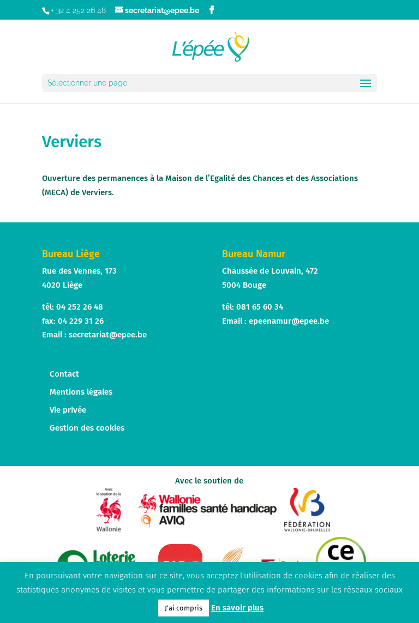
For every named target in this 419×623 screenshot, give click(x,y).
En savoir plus (237, 608)
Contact (64, 374)
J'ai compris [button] (183, 608)
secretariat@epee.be (108, 335)
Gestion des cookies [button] (87, 428)
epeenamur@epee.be (289, 321)
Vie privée (68, 410)
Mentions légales (81, 392)
